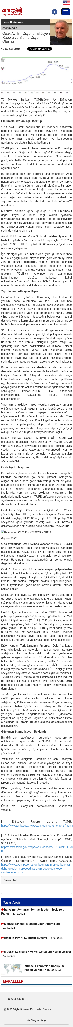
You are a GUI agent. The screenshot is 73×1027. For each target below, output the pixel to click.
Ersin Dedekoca (12, 22)
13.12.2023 (32, 911)
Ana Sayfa (17, 999)
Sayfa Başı (38, 1020)
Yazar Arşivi (12, 902)
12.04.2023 (30, 925)
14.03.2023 (36, 954)
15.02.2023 (44, 968)
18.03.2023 (33, 938)
